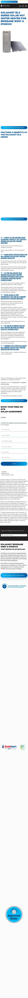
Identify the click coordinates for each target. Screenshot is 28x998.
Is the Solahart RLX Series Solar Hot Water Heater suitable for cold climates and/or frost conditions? (12, 276)
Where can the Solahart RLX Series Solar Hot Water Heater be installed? (14, 347)
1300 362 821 (15, 382)
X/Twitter (3, 417)
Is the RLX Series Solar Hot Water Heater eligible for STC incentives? (13, 327)
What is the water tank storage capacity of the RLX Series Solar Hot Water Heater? (13, 240)
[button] (14, 240)
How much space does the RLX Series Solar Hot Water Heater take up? (14, 256)
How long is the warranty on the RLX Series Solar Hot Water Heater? (13, 296)
